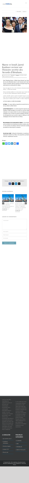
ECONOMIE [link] (18, 440)
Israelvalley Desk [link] (7, 75)
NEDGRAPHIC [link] (18, 463)
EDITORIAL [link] (22, 75)
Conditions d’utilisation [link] (5, 442)
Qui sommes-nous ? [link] (7, 438)
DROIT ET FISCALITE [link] (20, 449)
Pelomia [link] (14, 464)
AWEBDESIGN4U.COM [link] (11, 463)
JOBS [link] (17, 443)
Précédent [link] (19, 11)
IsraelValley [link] (15, 462)
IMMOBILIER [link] (19, 446)
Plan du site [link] (5, 452)
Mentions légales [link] (7, 446)
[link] (7, 3)
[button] (3, 203)
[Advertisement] (14, 49)
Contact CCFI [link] (6, 449)
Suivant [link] (24, 11)
